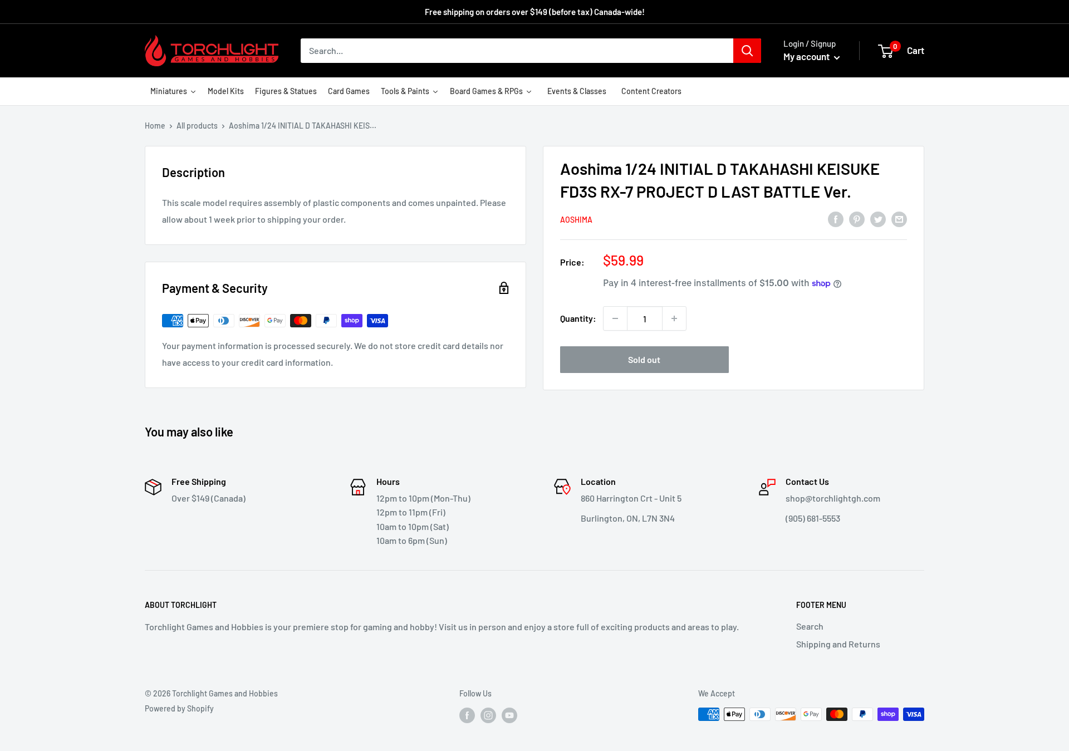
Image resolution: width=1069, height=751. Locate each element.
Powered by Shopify (179, 708)
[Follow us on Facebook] (467, 715)
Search (809, 626)
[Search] (747, 50)
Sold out (644, 359)
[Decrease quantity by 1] (615, 318)
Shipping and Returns (838, 644)
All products (197, 125)
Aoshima (576, 219)
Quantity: (578, 318)
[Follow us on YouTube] (509, 715)
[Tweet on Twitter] (878, 218)
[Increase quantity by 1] (674, 318)
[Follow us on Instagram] (488, 715)
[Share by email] (899, 218)
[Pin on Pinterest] (857, 218)
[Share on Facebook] (836, 218)
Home (155, 125)
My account (807, 56)
